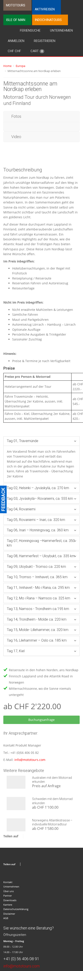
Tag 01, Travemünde (22, 441)
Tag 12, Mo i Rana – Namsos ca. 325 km (38, 598)
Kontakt (7, 882)
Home (7, 66)
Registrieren (44, 41)
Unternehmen (61, 30)
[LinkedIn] (44, 836)
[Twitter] (33, 836)
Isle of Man (15, 20)
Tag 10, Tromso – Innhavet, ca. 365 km (37, 577)
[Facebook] (27, 836)
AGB (5, 918)
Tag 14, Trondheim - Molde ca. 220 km (36, 619)
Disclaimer (9, 913)
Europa (20, 66)
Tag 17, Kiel (16, 651)
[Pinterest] (38, 836)
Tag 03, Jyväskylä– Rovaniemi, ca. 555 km (40, 498)
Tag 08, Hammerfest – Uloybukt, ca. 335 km (41, 556)
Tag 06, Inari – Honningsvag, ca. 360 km (38, 530)
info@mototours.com (29, 760)
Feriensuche (30, 30)
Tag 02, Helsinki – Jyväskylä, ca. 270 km (38, 488)
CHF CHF (14, 51)
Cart (37, 51)
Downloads (9, 900)
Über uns (8, 891)
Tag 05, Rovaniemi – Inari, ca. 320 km (36, 520)
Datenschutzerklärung (15, 909)
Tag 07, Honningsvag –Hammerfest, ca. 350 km (41, 543)
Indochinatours (48, 20)
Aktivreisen (45, 9)
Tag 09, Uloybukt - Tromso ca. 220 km (36, 566)
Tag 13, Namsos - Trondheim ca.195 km (38, 609)
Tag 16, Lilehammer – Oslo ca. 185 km (37, 640)
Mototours (15, 5)
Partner (7, 895)
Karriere (7, 904)
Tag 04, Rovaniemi (21, 509)
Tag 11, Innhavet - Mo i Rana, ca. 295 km (38, 587)
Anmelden (16, 41)
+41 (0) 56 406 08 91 (21, 958)
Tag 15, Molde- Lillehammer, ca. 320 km (37, 630)
